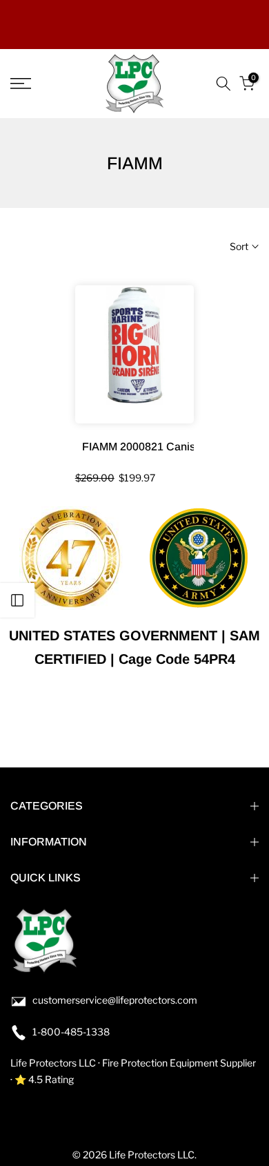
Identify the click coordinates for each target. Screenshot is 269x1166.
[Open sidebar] (17, 600)
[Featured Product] (135, 354)
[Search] (223, 83)
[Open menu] (37, 83)
